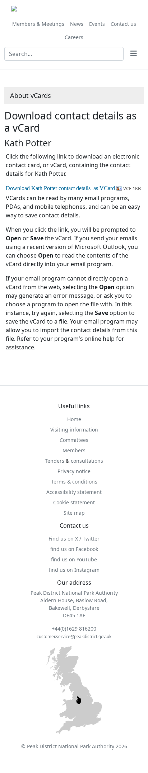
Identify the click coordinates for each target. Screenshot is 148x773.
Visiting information (74, 429)
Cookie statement (74, 502)
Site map (74, 512)
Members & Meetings (38, 23)
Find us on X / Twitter (74, 538)
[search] (134, 54)
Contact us (123, 23)
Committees (74, 440)
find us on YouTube (74, 559)
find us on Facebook (74, 549)
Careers (74, 37)
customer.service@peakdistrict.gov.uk (74, 636)
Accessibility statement (74, 492)
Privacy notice (74, 471)
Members (74, 450)
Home (74, 419)
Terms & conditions (74, 481)
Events (97, 23)
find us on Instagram (74, 569)
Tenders (54, 460)
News (76, 23)
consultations (87, 460)
